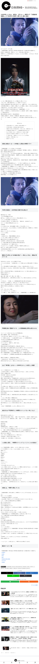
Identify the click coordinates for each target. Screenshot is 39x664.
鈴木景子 (28, 568)
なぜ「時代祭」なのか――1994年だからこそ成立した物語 (17, 132)
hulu (2, 557)
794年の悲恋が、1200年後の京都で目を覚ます (15, 127)
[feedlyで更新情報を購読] (10, 582)
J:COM (3, 562)
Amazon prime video (6, 558)
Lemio (3, 554)
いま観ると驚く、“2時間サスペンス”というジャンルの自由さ (18, 135)
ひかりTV (4, 560)
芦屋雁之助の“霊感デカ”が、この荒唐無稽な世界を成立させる (18, 130)
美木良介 (3, 568)
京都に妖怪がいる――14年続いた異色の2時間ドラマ (16, 125)
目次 (18, 123)
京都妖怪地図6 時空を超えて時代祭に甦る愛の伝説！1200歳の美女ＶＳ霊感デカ (18, 566)
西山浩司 (20, 568)
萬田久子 (12, 568)
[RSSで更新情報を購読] (29, 582)
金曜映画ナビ (4, 566)
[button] (26, 576)
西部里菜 (24, 568)
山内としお (33, 566)
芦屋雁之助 (7, 568)
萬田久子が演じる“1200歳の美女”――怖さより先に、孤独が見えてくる (20, 128)
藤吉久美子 (16, 568)
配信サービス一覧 (10, 138)
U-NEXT (3, 552)
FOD (3, 555)
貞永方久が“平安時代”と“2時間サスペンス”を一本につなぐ (17, 133)
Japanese (30, 0)
